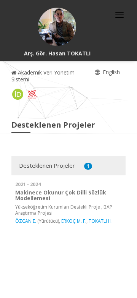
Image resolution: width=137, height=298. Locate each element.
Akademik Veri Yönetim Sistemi (43, 76)
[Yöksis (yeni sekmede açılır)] (32, 94)
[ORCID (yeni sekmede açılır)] (17, 94)
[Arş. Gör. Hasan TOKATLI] (57, 27)
